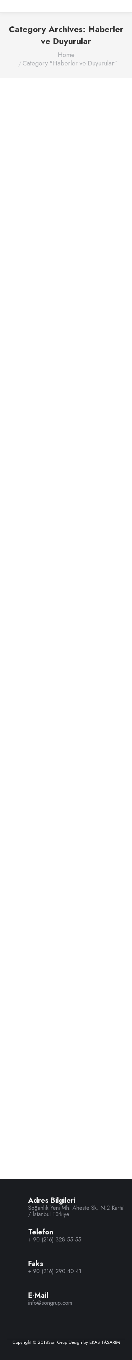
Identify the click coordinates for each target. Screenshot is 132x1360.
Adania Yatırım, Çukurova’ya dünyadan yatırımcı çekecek (62, 1008)
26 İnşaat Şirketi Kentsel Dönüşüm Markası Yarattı (56, 510)
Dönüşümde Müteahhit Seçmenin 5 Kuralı (52, 736)
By (75, 255)
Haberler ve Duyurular (37, 255)
